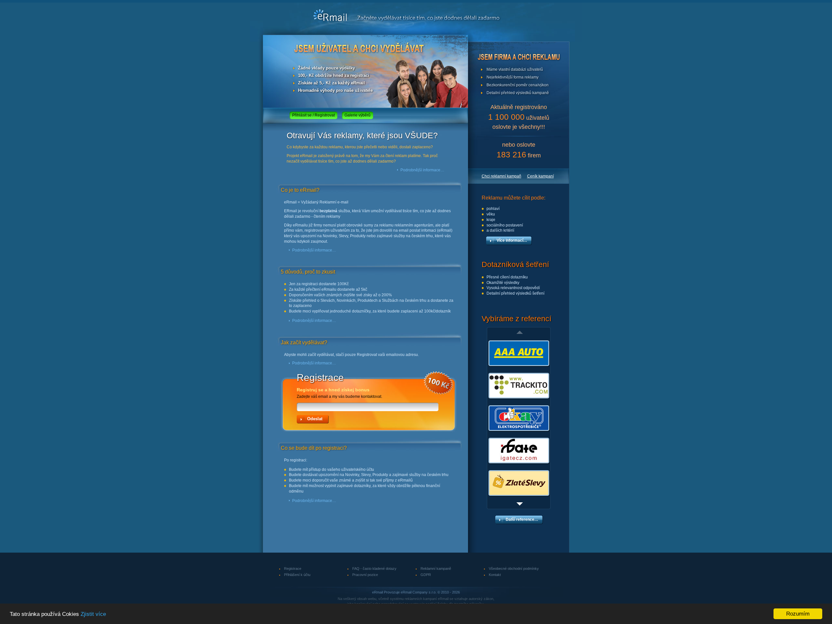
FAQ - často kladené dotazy (374, 568)
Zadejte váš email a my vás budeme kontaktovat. (339, 393)
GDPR (426, 575)
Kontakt (495, 575)
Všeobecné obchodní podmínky (514, 568)
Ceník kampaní (540, 176)
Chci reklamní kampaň (501, 176)
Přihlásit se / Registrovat (313, 115)
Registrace (292, 568)
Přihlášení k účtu (297, 575)
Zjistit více (93, 614)
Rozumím (798, 614)
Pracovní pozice (365, 575)
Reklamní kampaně (436, 568)
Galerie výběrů (357, 115)
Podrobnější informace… (422, 170)
